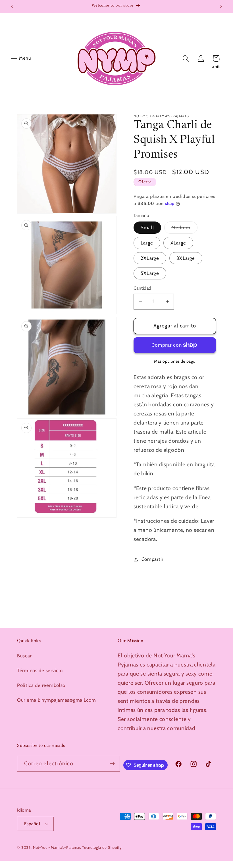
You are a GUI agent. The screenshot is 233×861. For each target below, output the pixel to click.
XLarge (178, 243)
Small (147, 227)
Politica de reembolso (41, 685)
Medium (184, 229)
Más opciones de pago (174, 361)
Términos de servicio (40, 670)
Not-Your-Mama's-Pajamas (57, 847)
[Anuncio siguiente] (221, 6)
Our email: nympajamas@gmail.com (56, 700)
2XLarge (150, 258)
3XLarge (185, 258)
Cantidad (142, 288)
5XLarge (150, 273)
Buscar (24, 656)
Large (147, 243)
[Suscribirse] (112, 764)
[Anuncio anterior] (12, 6)
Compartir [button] (152, 559)
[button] (14, 58)
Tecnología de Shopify (102, 847)
